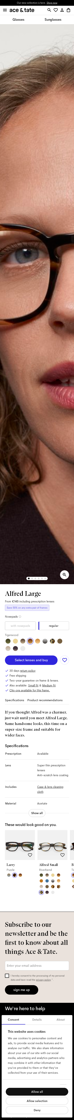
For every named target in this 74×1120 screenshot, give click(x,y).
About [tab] (61, 1019)
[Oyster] (8, 648)
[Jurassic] (60, 641)
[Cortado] (53, 886)
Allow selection (37, 1101)
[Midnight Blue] (47, 881)
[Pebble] (9, 875)
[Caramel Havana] (37, 641)
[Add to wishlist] (64, 660)
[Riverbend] (52, 641)
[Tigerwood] (30, 641)
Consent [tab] (13, 1019)
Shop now (52, 3)
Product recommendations (44, 700)
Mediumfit (49, 685)
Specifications (14, 700)
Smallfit (33, 685)
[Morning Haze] (45, 641)
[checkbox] (7, 976)
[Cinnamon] (41, 881)
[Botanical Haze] (8, 641)
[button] (56, 10)
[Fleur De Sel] (23, 648)
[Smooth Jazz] (58, 886)
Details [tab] (37, 1019)
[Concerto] (15, 648)
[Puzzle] (14, 875)
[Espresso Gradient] (23, 641)
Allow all (37, 1092)
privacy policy (43, 979)
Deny (37, 1110)
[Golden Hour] (15, 641)
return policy (28, 670)
